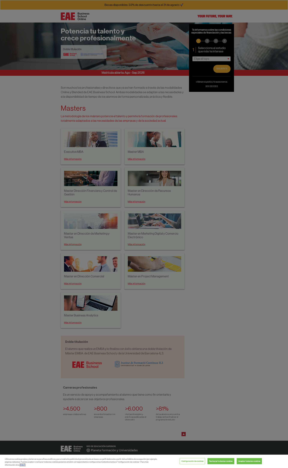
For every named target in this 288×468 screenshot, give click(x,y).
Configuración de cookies (192, 461)
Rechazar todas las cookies (220, 461)
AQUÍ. (22, 465)
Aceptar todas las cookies (249, 461)
